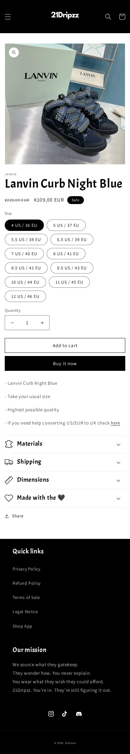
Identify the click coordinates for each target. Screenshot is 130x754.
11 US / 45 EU (69, 282)
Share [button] (18, 516)
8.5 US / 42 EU (26, 268)
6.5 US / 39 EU (72, 239)
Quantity (13, 310)
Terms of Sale (26, 597)
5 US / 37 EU (66, 225)
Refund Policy (27, 583)
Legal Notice (25, 611)
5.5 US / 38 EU (26, 239)
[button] (8, 17)
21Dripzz (70, 743)
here (115, 423)
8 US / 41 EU (66, 253)
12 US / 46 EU (25, 296)
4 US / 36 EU (24, 225)
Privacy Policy (26, 569)
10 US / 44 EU (25, 282)
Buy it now (65, 363)
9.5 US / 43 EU (72, 268)
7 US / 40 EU (24, 253)
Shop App (22, 626)
